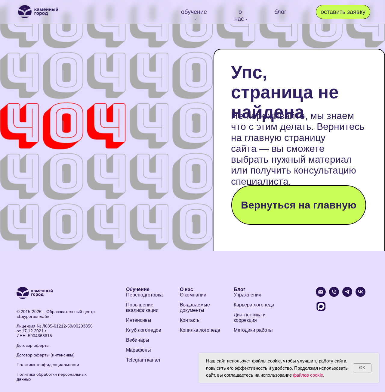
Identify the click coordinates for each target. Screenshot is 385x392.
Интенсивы (138, 320)
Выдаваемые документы (195, 307)
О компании (193, 294)
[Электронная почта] (321, 295)
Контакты (190, 320)
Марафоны (138, 350)
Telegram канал (143, 359)
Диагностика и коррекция (250, 317)
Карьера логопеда (254, 304)
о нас (239, 15)
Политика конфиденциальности (48, 364)
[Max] (321, 309)
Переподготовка (144, 294)
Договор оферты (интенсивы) (46, 355)
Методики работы (253, 330)
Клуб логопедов (143, 330)
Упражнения (247, 294)
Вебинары (137, 340)
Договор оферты (33, 345)
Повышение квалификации (142, 307)
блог (280, 11)
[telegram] (347, 295)
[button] (343, 12)
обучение (194, 11)
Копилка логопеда (200, 330)
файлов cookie (308, 375)
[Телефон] (334, 295)
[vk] (360, 295)
